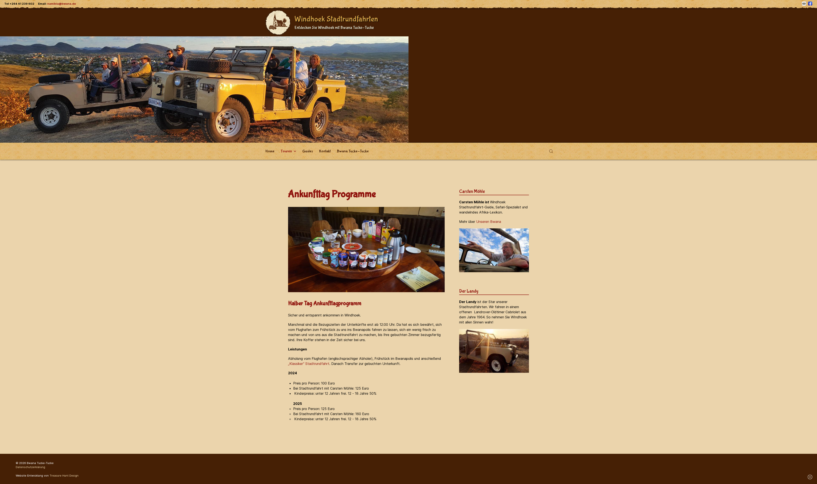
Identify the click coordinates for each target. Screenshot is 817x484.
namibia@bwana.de (61, 3)
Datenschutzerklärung (30, 467)
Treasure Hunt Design (64, 475)
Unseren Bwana (488, 221)
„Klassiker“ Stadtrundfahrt (308, 364)
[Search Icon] (551, 151)
